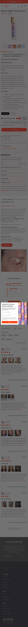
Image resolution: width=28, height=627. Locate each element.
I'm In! (10, 322)
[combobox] (3, 315)
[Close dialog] (26, 304)
